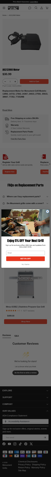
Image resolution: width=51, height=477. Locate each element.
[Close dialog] (47, 211)
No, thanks (25, 264)
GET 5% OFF (25, 259)
